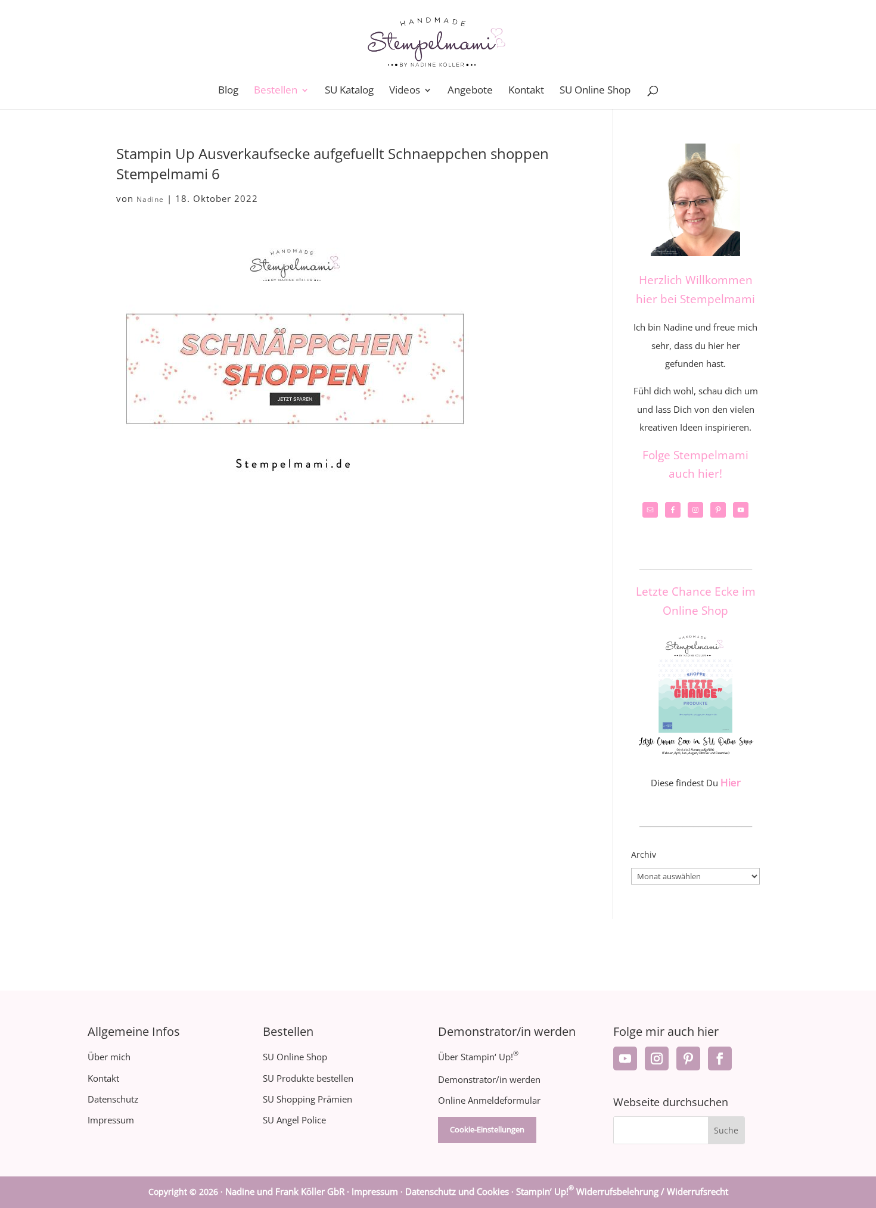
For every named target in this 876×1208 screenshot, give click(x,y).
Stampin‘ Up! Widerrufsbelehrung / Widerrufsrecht (622, 1191)
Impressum (111, 1120)
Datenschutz (113, 1099)
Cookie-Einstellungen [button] (487, 1129)
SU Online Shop (595, 91)
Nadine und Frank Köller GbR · (288, 1191)
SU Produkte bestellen (308, 1078)
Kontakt (526, 91)
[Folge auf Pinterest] (688, 1058)
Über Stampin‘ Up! (478, 1057)
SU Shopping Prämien (307, 1099)
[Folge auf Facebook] (720, 1058)
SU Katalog (349, 91)
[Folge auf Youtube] (625, 1058)
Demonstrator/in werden (489, 1079)
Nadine (150, 199)
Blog (228, 91)
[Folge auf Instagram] (657, 1058)
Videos (404, 91)
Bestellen (275, 91)
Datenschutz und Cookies (457, 1191)
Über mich (109, 1057)
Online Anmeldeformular (489, 1100)
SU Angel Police (294, 1120)
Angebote (470, 91)
